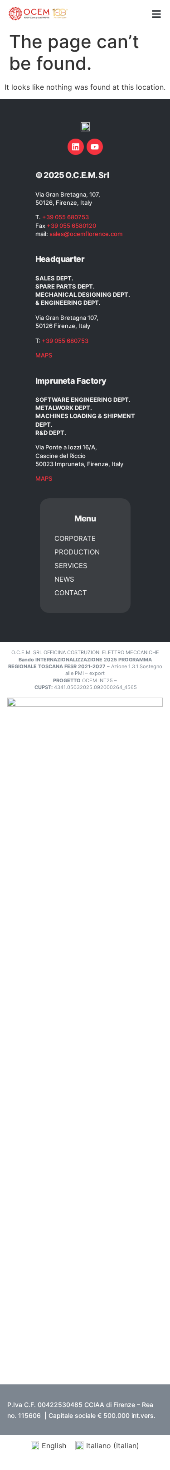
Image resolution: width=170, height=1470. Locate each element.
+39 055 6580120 (71, 225)
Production (77, 552)
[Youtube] (95, 147)
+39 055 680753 (65, 217)
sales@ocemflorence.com (85, 233)
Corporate (75, 538)
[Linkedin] (76, 147)
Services (70, 565)
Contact (70, 592)
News (64, 579)
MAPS (43, 355)
